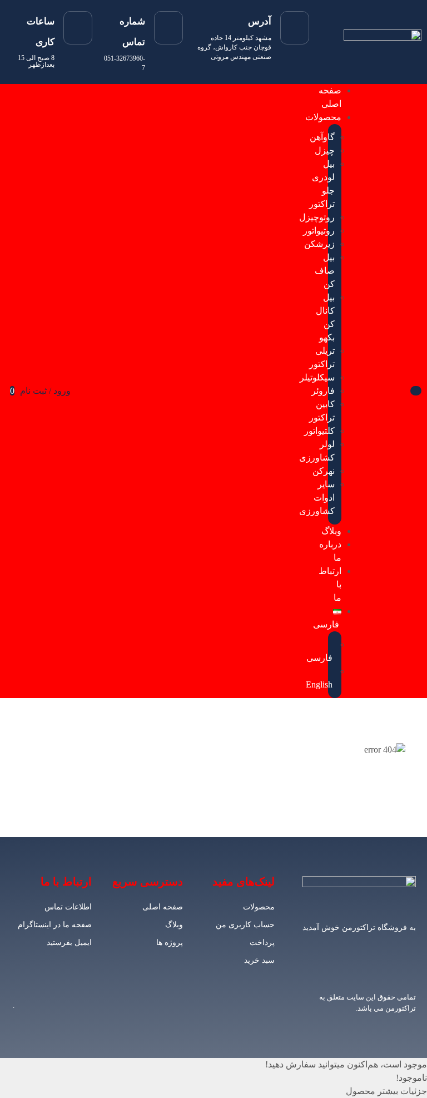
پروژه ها (169, 942)
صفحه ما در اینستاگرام (55, 925)
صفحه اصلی (162, 907)
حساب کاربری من (245, 925)
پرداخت (262, 942)
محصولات (259, 907)
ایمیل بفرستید (69, 942)
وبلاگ (174, 925)
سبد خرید (259, 960)
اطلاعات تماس (68, 907)
